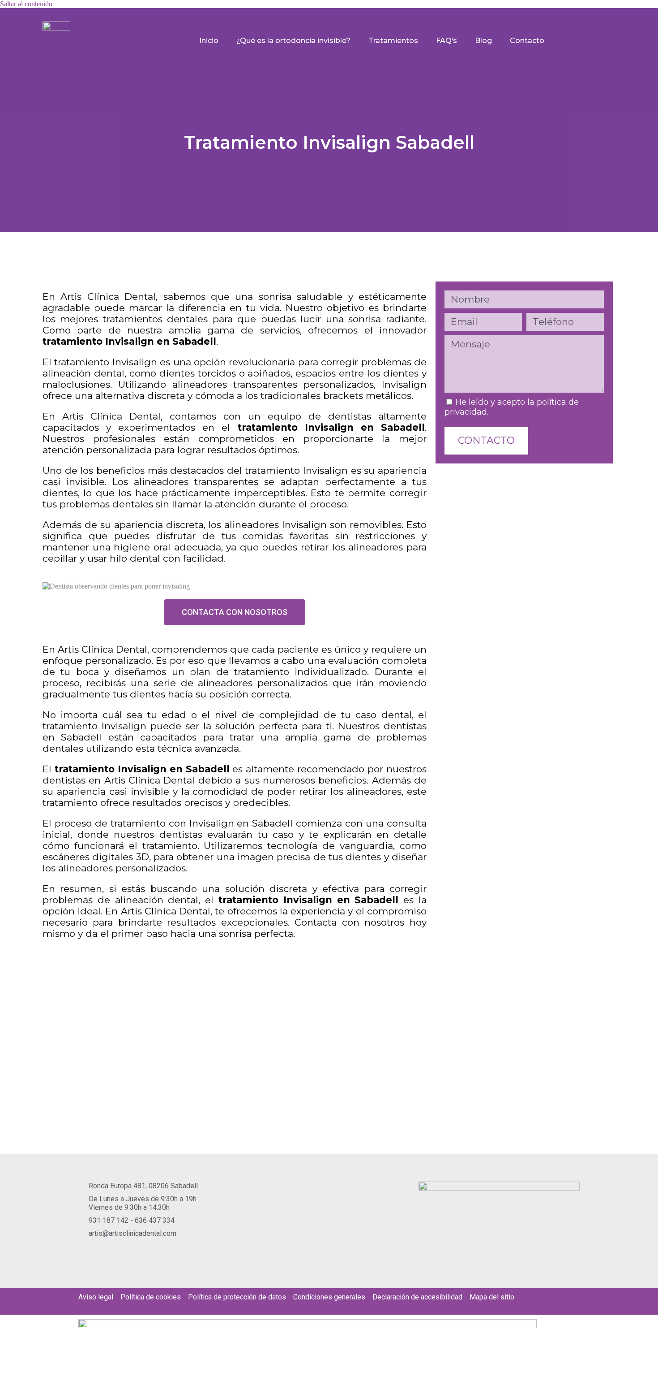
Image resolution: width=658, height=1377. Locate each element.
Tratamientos (393, 40)
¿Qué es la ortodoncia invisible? (293, 40)
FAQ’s (446, 40)
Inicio (208, 40)
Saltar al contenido (26, 4)
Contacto (527, 40)
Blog (483, 40)
